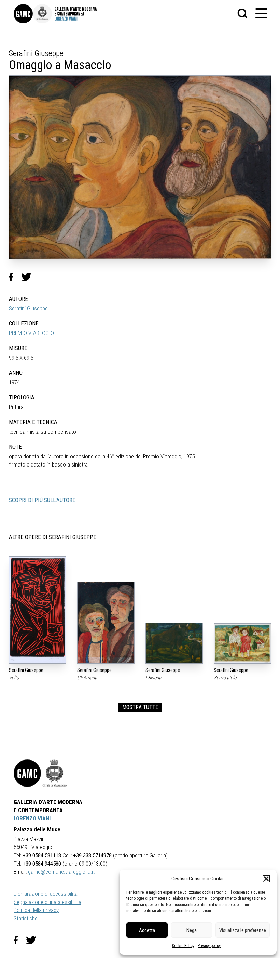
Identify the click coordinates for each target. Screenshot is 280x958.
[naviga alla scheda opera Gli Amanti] (106, 622)
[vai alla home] (27, 773)
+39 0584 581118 (42, 855)
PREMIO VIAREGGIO (31, 333)
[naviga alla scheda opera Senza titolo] (242, 643)
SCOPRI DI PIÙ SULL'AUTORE (42, 500)
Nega (191, 930)
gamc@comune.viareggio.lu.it (61, 871)
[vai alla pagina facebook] (20, 940)
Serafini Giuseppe (28, 308)
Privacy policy (209, 945)
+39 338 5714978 (92, 855)
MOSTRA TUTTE (140, 707)
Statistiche (26, 918)
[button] (266, 878)
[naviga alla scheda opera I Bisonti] (174, 643)
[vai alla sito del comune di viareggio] (54, 773)
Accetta (147, 930)
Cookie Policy (183, 945)
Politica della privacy (36, 910)
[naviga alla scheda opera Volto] (37, 610)
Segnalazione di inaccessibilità (47, 901)
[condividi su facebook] (15, 277)
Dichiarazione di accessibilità (46, 893)
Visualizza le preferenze (242, 930)
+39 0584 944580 (42, 863)
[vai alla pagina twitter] (34, 940)
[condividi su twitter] (29, 277)
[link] (23, 13)
